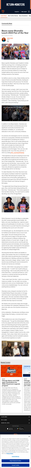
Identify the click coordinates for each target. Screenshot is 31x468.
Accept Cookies (15, 465)
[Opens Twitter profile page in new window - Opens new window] (8, 41)
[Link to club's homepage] (3, 11)
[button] (15, 113)
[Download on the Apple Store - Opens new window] (10, 429)
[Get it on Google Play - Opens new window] (20, 429)
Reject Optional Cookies (15, 460)
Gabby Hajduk (10, 38)
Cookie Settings (15, 456)
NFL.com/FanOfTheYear (17, 152)
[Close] (29, 436)
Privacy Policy (10, 453)
